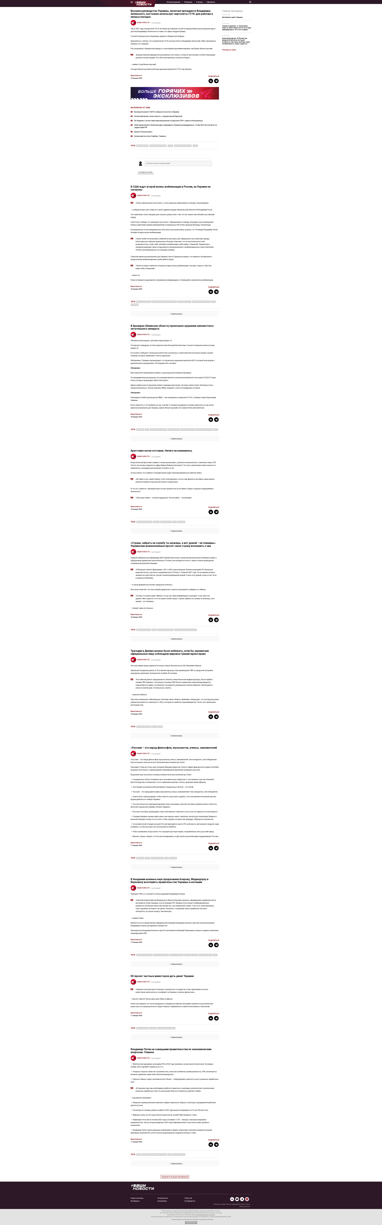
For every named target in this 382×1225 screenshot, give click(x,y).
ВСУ (146, 429)
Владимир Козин (191, 955)
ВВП (138, 1154)
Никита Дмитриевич (165, 630)
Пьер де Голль (157, 858)
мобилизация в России (201, 302)
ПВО (160, 727)
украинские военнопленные (185, 630)
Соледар (181, 522)
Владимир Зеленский (158, 146)
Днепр (154, 727)
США (213, 302)
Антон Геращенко (143, 302)
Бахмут (156, 522)
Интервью (135, 1201)
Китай (147, 858)
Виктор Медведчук (161, 955)
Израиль (140, 858)
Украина (135, 305)
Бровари (140, 429)
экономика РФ (179, 1154)
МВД (215, 429)
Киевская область (187, 429)
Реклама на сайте (229, 50)
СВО (215, 955)
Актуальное (163, 1198)
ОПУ (174, 522)
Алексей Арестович (144, 522)
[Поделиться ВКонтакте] (210, 81)
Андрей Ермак (142, 146)
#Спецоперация (173, 2)
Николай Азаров (205, 955)
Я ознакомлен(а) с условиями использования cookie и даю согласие (192, 1219)
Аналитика (162, 1201)
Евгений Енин (174, 429)
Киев (195, 146)
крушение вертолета (204, 429)
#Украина (188, 2)
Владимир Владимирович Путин (164, 302)
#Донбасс (211, 2)
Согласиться (191, 1222)
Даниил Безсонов (143, 630)
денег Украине (142, 1028)
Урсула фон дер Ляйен (166, 1028)
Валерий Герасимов (144, 955)
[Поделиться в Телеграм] (216, 81)
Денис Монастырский (183, 146)
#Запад (199, 2)
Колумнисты (190, 1201)
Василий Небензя (143, 727)
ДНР (154, 630)
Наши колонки (137, 1198)
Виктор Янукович (176, 955)
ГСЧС (170, 146)
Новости (188, 1198)
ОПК (170, 1154)
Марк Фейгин (166, 522)
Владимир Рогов (184, 302)
